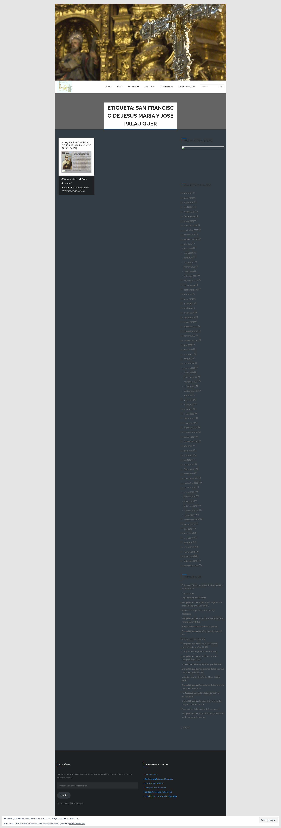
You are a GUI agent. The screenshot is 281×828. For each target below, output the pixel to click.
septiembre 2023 (191, 340)
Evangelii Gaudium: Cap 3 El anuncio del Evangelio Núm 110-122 (199, 658)
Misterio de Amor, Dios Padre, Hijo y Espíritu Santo (201, 679)
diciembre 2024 (190, 276)
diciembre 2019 (190, 506)
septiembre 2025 (191, 239)
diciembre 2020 (190, 478)
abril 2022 (188, 409)
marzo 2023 (189, 363)
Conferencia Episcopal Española (159, 779)
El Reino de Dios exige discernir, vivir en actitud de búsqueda (202, 587)
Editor (84, 179)
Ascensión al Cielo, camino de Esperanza (200, 709)
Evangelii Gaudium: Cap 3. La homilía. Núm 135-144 (202, 633)
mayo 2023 (188, 354)
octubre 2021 (189, 437)
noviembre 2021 (191, 432)
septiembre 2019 (191, 519)
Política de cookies (77, 823)
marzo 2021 (189, 464)
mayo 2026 (188, 202)
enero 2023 (189, 372)
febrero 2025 (189, 266)
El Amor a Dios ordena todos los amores (199, 626)
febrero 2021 (189, 469)
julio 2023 (188, 345)
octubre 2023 (189, 335)
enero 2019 (189, 556)
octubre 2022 (189, 386)
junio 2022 (188, 400)
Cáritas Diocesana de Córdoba (158, 792)
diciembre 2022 (190, 377)
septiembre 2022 (191, 391)
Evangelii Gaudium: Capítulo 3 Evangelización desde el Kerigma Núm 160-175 (202, 604)
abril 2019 (188, 542)
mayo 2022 (188, 404)
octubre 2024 (189, 285)
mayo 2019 (188, 538)
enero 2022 (189, 423)
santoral (67, 183)
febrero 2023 (189, 368)
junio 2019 (188, 533)
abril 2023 (188, 358)
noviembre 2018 (191, 565)
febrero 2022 (189, 418)
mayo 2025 (188, 253)
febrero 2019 (189, 552)
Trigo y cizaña (188, 593)
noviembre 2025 (191, 230)
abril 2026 (188, 207)
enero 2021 (189, 473)
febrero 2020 (189, 496)
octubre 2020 (189, 487)
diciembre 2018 (190, 561)
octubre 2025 (189, 234)
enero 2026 (189, 221)
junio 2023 (188, 349)
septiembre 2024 (191, 289)
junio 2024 (188, 299)
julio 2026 (188, 193)
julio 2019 (188, 529)
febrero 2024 (189, 317)
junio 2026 (188, 198)
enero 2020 (189, 501)
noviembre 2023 (191, 331)
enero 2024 (189, 322)
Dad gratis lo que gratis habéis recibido (199, 651)
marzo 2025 (189, 262)
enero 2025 (189, 271)
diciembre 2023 (190, 326)
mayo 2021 (188, 455)
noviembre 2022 (191, 381)
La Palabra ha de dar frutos (194, 597)
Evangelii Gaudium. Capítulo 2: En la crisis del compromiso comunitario (201, 703)
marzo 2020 (189, 492)
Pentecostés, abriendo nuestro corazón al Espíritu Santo (200, 695)
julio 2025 (188, 243)
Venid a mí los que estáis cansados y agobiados (198, 612)
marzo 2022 (189, 414)
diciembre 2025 (190, 225)
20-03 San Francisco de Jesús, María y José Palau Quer (76, 145)
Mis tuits (185, 727)
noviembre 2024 (191, 280)
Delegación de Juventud (155, 787)
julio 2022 (188, 395)
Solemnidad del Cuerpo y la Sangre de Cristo (201, 664)
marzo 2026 (189, 211)
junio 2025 (188, 248)
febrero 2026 (189, 216)
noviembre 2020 (191, 483)
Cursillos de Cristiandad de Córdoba (161, 796)
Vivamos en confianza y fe (193, 639)
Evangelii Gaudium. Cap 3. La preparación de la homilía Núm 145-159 (202, 620)
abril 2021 (188, 460)
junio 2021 (188, 450)
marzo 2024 (189, 312)
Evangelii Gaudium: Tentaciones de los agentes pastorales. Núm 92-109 (203, 671)
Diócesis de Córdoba (154, 783)
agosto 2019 (189, 524)
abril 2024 (188, 308)
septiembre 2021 (191, 441)
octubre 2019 (189, 515)
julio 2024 (188, 294)
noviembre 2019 (191, 510)
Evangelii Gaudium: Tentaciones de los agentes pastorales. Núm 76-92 (203, 687)
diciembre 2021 (190, 427)
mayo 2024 (188, 303)
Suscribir (64, 795)
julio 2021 (188, 446)
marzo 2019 (189, 547)
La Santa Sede (151, 774)
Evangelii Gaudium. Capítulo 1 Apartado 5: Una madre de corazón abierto (202, 715)
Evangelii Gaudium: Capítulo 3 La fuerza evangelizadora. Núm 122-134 (199, 645)
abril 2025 (188, 257)
